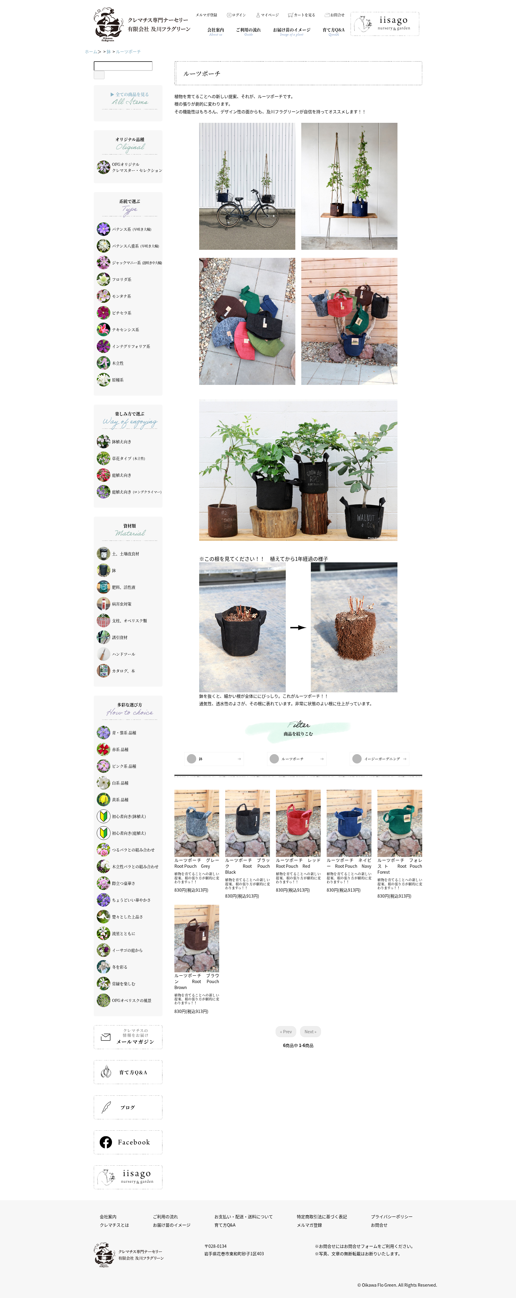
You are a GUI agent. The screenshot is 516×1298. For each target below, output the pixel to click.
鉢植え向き (121, 441)
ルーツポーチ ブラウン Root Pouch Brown (198, 981)
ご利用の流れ (165, 1216)
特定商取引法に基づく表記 (322, 1216)
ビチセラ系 (121, 313)
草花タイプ (128, 458)
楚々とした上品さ (127, 916)
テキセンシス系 (125, 329)
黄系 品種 (120, 799)
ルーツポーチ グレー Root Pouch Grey (198, 863)
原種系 (118, 379)
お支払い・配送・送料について (243, 1216)
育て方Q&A (225, 1225)
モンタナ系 (121, 296)
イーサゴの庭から (127, 950)
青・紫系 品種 (124, 732)
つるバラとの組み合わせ (133, 849)
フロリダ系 (121, 279)
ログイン (239, 14)
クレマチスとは (114, 1225)
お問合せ (337, 14)
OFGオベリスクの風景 (131, 1000)
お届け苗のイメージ (172, 1225)
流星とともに (123, 933)
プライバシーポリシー (392, 1216)
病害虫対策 (121, 604)
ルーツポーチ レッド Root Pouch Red (300, 863)
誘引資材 (120, 637)
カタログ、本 (123, 671)
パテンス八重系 (135, 246)
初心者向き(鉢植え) (129, 816)
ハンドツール (123, 654)
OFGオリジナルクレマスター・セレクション (137, 167)
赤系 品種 (120, 749)
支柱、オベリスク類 (129, 620)
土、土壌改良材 (125, 553)
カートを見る (304, 14)
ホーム (91, 51)
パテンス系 (131, 229)
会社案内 (108, 1216)
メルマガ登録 (206, 14)
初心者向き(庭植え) (129, 833)
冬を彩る (120, 967)
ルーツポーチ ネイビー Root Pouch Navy (349, 863)
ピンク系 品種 (124, 766)
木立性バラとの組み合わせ (135, 866)
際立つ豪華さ (123, 883)
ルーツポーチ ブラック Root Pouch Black (249, 866)
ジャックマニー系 (137, 262)
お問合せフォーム (360, 1246)
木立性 (118, 363)
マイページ (270, 14)
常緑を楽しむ (123, 983)
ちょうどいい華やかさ (131, 900)
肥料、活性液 (123, 587)
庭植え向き (121, 475)
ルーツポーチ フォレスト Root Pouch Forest (401, 866)
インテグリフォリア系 (131, 346)
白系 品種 (120, 783)
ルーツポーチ (128, 51)
